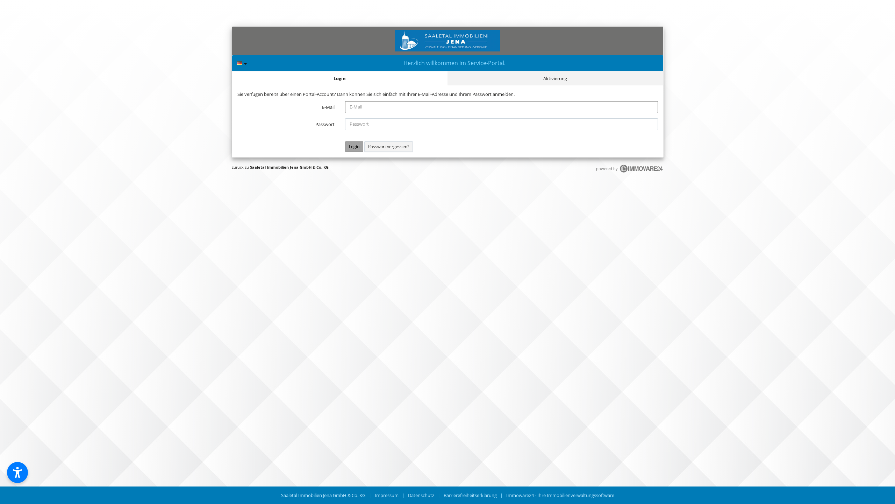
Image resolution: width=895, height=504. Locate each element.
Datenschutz (421, 495)
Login (340, 78)
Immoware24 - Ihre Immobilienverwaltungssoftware (560, 495)
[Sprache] (241, 63)
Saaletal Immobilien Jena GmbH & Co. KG (289, 167)
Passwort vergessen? (388, 146)
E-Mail (328, 107)
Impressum (387, 495)
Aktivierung (555, 78)
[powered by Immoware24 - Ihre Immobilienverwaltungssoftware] (642, 171)
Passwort (325, 124)
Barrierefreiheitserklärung (470, 495)
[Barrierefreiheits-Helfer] (17, 472)
